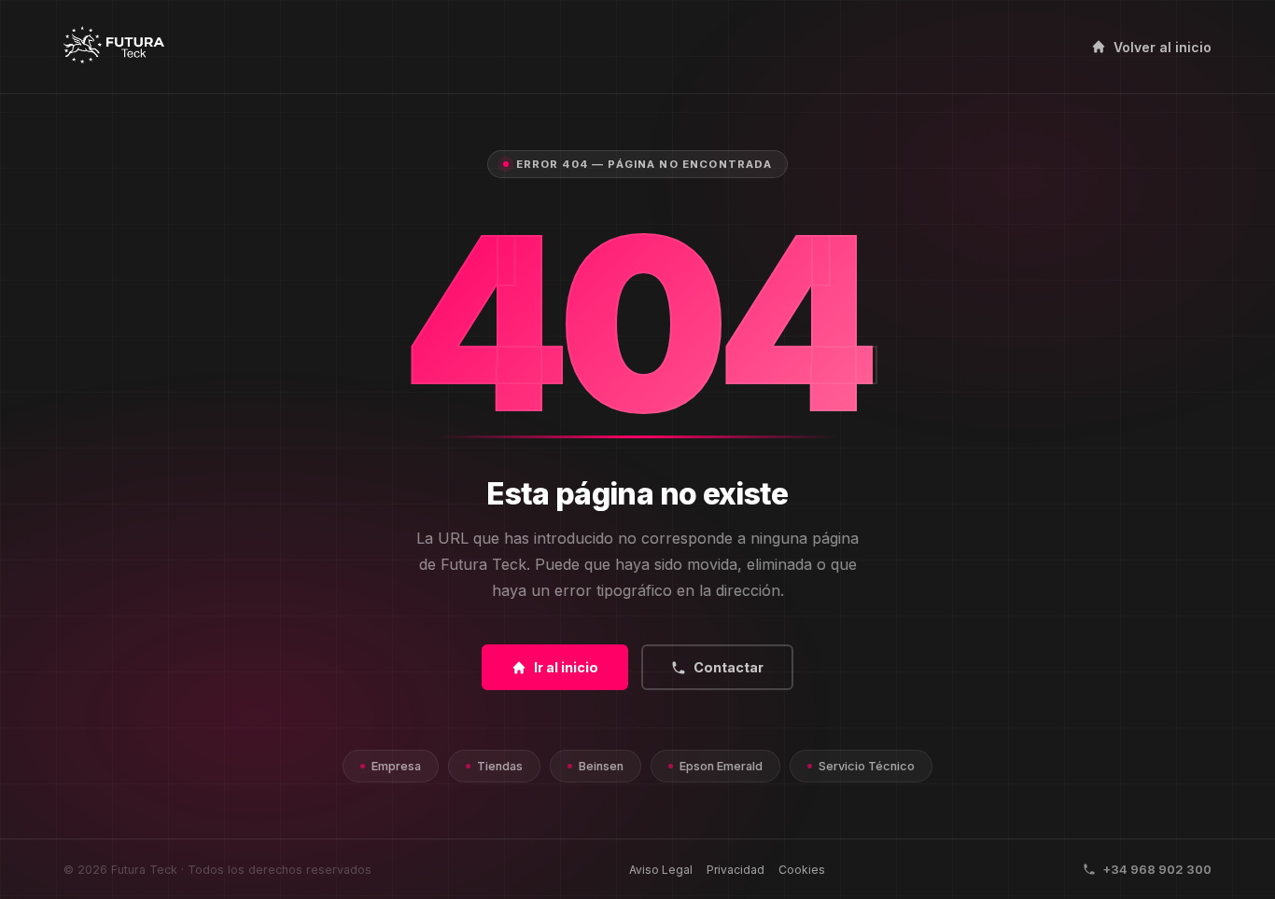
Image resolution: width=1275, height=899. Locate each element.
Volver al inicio (1163, 47)
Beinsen (601, 766)
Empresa (396, 766)
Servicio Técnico (867, 766)
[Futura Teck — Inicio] (113, 46)
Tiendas (500, 766)
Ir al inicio (566, 667)
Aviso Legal (661, 870)
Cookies (801, 870)
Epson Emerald (721, 766)
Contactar (729, 667)
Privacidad (735, 870)
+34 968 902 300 (1157, 869)
